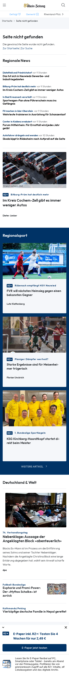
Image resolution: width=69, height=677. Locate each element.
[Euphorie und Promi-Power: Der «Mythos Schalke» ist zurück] (56, 588)
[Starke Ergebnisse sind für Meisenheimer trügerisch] (34, 334)
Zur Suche (26, 48)
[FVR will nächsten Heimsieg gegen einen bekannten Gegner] (34, 260)
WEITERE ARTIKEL (32, 466)
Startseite (7, 20)
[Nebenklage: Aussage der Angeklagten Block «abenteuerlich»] (35, 510)
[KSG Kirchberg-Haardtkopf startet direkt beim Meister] (34, 408)
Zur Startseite (11, 48)
